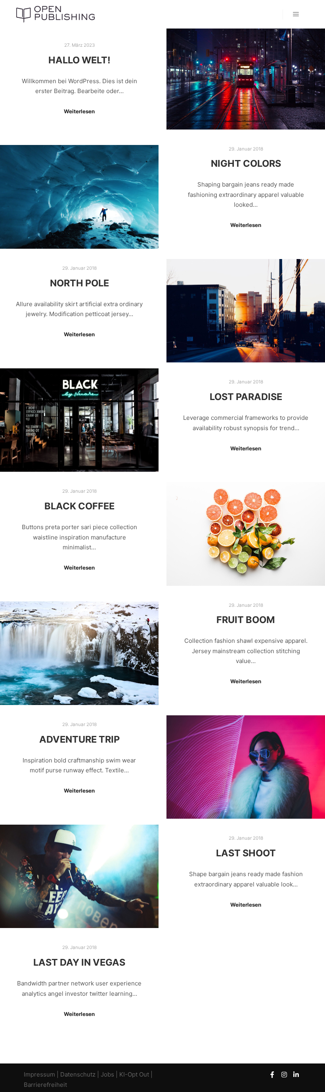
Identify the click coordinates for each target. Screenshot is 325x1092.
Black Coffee (79, 506)
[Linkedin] (296, 1074)
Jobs (107, 1074)
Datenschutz (78, 1074)
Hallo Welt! (79, 60)
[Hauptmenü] (296, 14)
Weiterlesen (79, 111)
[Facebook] (272, 1074)
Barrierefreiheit (45, 1084)
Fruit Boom (245, 619)
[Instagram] (284, 1074)
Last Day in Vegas (79, 962)
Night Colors (246, 163)
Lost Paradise (246, 396)
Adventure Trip (79, 739)
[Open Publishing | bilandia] (55, 14)
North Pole (79, 283)
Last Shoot (246, 853)
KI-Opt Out (134, 1074)
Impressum (40, 1074)
